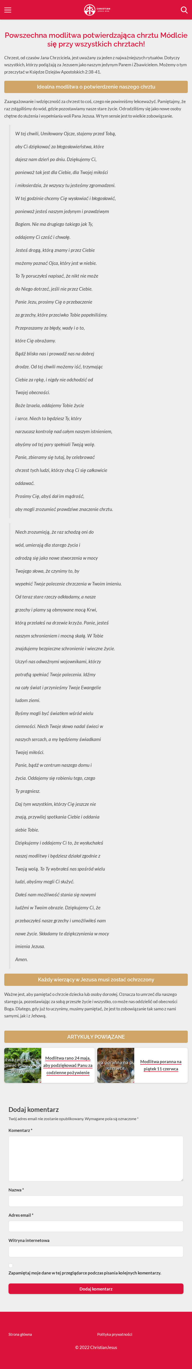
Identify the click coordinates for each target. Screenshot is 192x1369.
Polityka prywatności (114, 1334)
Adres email (21, 1215)
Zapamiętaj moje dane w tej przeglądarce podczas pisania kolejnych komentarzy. (84, 1272)
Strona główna (20, 1334)
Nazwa (16, 1189)
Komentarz (20, 1130)
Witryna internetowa (29, 1240)
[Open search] (184, 10)
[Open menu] (7, 10)
